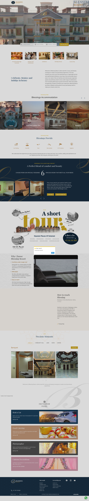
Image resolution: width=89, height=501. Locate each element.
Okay (53, 252)
